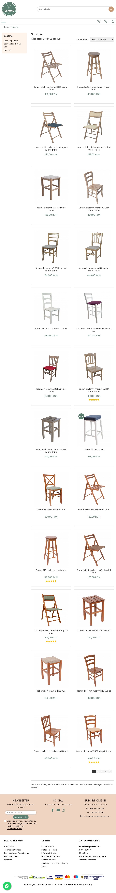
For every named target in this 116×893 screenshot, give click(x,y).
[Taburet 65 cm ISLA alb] (94, 429)
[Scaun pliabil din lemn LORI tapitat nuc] (51, 610)
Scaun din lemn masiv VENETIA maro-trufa (94, 209)
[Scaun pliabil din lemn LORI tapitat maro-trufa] (94, 127)
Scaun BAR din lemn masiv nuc (51, 570)
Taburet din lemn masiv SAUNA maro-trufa (51, 450)
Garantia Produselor (50, 856)
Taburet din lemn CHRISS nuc (51, 691)
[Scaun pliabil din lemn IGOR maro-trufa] (51, 66)
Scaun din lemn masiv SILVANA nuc (51, 751)
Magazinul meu (13, 840)
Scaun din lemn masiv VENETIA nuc (94, 691)
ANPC (44, 866)
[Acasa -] (16, 9)
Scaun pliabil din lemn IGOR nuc (93, 509)
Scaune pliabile (11, 40)
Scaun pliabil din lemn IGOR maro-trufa (51, 88)
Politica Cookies (11, 856)
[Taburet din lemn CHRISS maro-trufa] (51, 187)
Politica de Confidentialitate (15, 827)
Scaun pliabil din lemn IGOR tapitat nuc (94, 571)
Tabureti (7, 50)
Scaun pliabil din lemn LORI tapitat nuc (51, 631)
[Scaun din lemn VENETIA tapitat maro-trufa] (51, 248)
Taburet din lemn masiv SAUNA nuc (94, 630)
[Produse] (3, 22)
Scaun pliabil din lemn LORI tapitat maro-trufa (94, 148)
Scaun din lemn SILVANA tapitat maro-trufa (94, 269)
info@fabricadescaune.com (97, 816)
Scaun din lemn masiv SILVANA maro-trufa (94, 390)
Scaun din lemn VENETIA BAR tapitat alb (93, 329)
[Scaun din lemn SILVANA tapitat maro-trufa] (94, 248)
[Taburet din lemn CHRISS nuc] (51, 670)
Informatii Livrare (49, 853)
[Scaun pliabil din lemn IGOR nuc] (94, 489)
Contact (8, 859)
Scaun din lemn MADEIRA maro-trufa (51, 390)
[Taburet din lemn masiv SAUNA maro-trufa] (51, 429)
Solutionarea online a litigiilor (54, 863)
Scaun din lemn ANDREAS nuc (51, 509)
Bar (5, 46)
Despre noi (9, 846)
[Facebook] (52, 810)
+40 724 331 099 (96, 808)
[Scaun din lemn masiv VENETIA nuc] (94, 670)
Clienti (45, 840)
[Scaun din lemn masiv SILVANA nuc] (51, 731)
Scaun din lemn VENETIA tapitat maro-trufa (51, 269)
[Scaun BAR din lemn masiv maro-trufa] (94, 66)
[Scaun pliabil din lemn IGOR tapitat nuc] (94, 549)
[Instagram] (63, 810)
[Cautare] (111, 9)
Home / (7, 27)
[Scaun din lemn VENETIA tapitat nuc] (94, 731)
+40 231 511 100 (96, 812)
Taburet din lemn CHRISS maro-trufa (51, 209)
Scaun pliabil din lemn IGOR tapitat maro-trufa (51, 148)
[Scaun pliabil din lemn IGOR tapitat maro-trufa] (51, 127)
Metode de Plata (49, 850)
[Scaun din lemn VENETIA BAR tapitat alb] (94, 308)
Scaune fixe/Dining (12, 44)
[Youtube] (58, 810)
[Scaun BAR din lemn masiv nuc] (51, 549)
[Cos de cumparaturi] (113, 21)
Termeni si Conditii (12, 850)
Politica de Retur (48, 859)
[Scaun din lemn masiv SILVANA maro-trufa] (94, 368)
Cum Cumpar (47, 846)
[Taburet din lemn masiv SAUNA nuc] (94, 610)
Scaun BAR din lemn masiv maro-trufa (93, 88)
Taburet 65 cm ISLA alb (94, 449)
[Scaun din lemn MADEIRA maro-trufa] (51, 368)
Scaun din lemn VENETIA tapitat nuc (93, 751)
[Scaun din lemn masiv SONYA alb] (51, 308)
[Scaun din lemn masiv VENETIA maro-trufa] (94, 187)
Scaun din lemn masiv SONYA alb (51, 328)
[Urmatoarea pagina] (110, 771)
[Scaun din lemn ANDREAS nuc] (51, 489)
